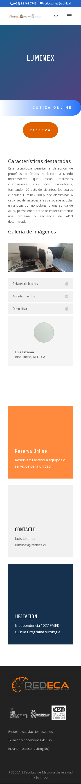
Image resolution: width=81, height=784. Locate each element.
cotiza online (52, 107)
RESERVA (40, 130)
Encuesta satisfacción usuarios (30, 731)
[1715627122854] (40, 270)
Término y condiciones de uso (30, 740)
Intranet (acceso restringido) (28, 748)
